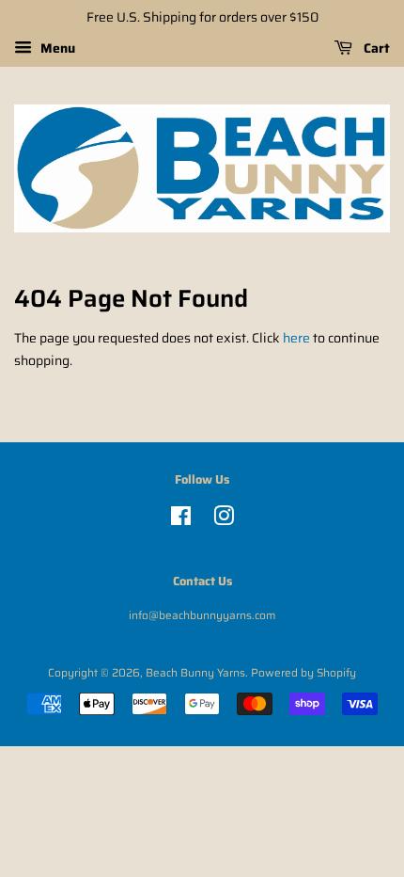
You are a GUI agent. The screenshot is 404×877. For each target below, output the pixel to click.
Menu (56, 48)
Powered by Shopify (303, 672)
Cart (375, 48)
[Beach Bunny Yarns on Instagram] (223, 520)
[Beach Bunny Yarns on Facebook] (181, 520)
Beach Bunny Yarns (195, 672)
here (296, 337)
